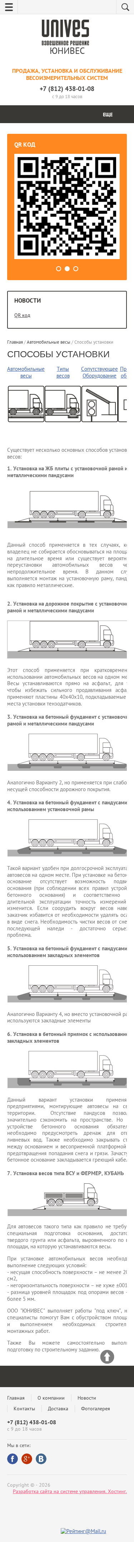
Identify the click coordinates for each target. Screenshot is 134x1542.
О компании (51, 1398)
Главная (16, 1398)
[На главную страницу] (65, 33)
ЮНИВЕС (67, 50)
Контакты (24, 1408)
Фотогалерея (95, 1408)
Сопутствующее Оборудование (99, 372)
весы (26, 375)
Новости (87, 1398)
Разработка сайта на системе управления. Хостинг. (70, 1491)
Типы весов (63, 372)
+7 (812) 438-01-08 (67, 89)
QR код (22, 315)
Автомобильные (26, 368)
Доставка (58, 1408)
